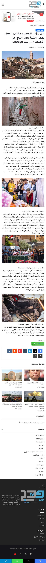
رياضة (41, 458)
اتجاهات (40, 445)
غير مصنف (40, 465)
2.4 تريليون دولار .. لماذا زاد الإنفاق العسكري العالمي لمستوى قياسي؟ (34, 406)
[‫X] (35, 351)
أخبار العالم (33, 25)
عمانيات (41, 462)
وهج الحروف (39, 475)
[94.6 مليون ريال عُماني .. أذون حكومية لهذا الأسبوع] (12, 375)
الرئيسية (40, 25)
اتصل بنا (41, 540)
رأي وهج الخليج (38, 455)
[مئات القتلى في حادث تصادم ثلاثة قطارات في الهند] (12, 396)
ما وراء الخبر (39, 468)
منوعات (41, 471)
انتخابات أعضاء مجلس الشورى (33, 452)
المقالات (40, 448)
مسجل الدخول (32, 422)
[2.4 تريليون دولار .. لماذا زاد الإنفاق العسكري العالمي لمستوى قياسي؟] (34, 396)
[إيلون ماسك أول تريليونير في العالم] (34, 375)
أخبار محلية (39, 442)
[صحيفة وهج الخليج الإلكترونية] (35, 4)
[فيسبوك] (40, 351)
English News (39, 435)
